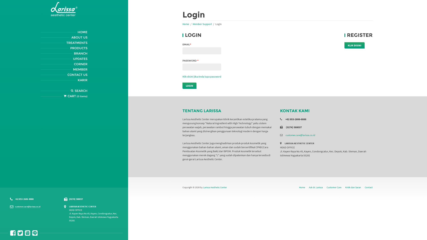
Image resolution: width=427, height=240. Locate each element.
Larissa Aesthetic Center (215, 187)
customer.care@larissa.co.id (27, 206)
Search (81, 91)
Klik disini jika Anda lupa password (201, 76)
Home (82, 32)
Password (190, 60)
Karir (82, 80)
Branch (80, 53)
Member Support (202, 24)
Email (186, 44)
